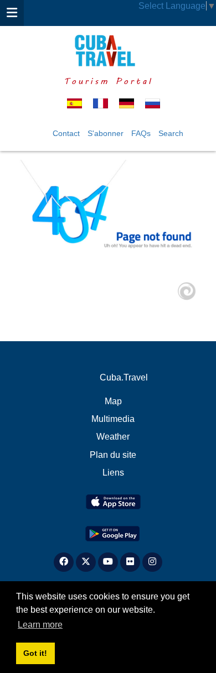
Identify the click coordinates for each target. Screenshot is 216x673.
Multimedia (113, 419)
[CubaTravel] (108, 50)
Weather (113, 436)
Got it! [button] (35, 653)
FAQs (141, 133)
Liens (113, 472)
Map (113, 401)
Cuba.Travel (124, 377)
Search (170, 133)
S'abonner (106, 133)
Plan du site (113, 455)
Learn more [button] (40, 624)
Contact (66, 133)
